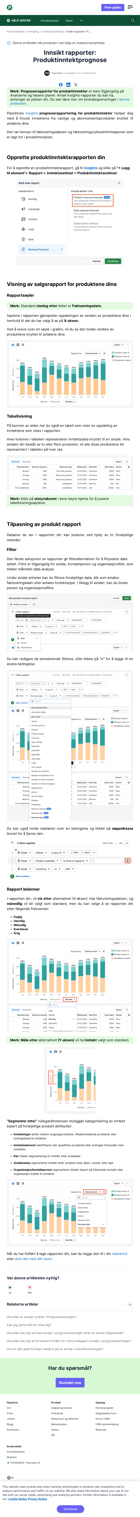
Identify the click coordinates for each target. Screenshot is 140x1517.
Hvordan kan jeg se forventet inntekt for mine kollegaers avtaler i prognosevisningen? (69, 1341)
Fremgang (33, 31)
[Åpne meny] (130, 7)
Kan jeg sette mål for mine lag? (29, 1325)
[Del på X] (76, 85)
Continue (70, 1509)
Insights (31, 113)
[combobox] (81, 20)
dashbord (119, 1254)
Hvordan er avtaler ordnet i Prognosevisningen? (41, 1317)
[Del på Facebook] (61, 85)
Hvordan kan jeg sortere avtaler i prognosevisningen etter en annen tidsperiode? (65, 1333)
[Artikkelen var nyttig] (10, 1287)
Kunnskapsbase (16, 31)
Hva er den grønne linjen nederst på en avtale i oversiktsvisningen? (55, 1349)
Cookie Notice (17, 1499)
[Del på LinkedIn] (68, 85)
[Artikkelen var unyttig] (30, 1287)
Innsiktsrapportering (52, 31)
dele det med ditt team (33, 1259)
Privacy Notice (37, 1499)
